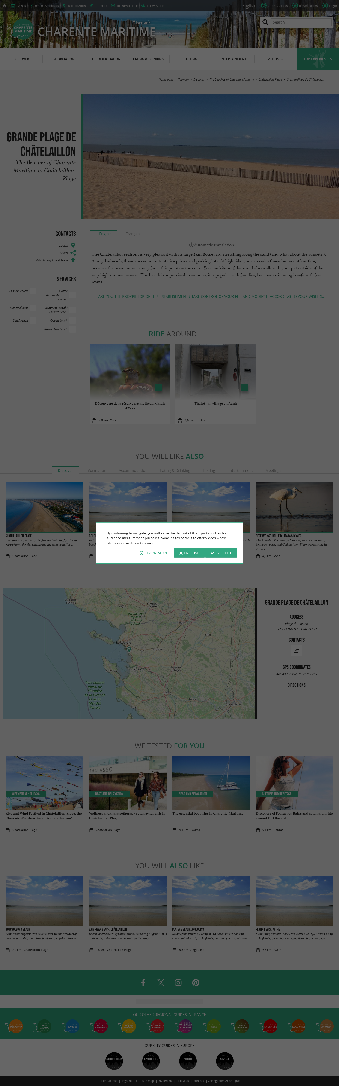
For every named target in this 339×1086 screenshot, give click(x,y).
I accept (224, 552)
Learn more (156, 552)
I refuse (191, 552)
